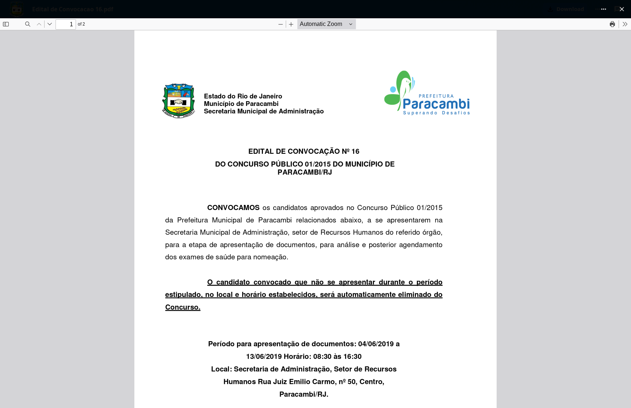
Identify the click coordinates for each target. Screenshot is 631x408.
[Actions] (603, 9)
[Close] (622, 9)
